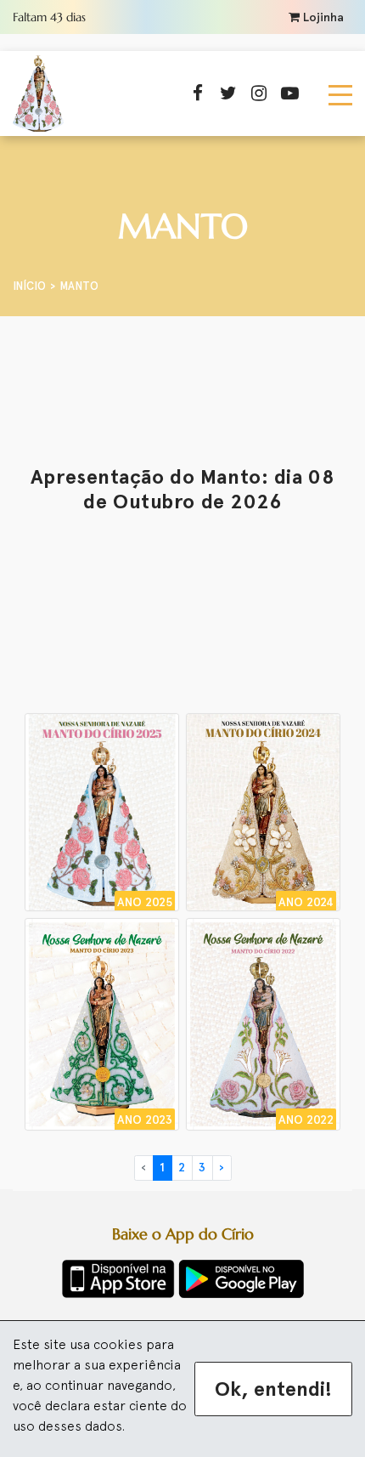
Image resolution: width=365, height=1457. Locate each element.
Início (29, 286)
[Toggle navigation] (340, 94)
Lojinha (322, 17)
